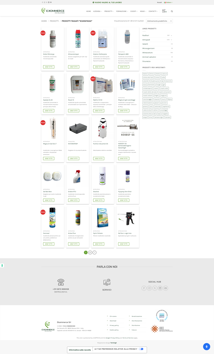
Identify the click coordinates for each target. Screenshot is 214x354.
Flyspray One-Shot (124, 192)
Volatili (145, 44)
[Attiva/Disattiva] (171, 35)
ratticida (157, 106)
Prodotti (108, 11)
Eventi (133, 11)
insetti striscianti (164, 92)
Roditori (145, 35)
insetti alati (164, 88)
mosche (156, 99)
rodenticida (147, 110)
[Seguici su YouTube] (50, 2)
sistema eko (147, 114)
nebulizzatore (147, 103)
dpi (163, 81)
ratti (151, 106)
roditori (155, 110)
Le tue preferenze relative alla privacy (116, 349)
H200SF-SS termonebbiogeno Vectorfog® (124, 146)
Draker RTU (72, 192)
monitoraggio (147, 99)
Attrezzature (147, 53)
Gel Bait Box (47, 192)
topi (159, 114)
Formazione (121, 11)
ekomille (169, 81)
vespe (145, 117)
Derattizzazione (137, 316)
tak (154, 114)
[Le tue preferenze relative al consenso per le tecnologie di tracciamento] (2, 265)
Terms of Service (128, 338)
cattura (164, 74)
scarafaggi (163, 110)
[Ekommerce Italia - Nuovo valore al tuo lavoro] (53, 10)
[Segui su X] (46, 2)
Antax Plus (72, 233)
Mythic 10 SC (97, 100)
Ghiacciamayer (73, 54)
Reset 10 (71, 100)
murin (164, 99)
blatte (158, 74)
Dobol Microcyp (48, 54)
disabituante (155, 81)
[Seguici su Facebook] (42, 2)
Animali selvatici (149, 57)
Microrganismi (148, 48)
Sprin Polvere (98, 233)
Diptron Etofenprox (100, 54)
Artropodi (146, 40)
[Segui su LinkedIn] (48, 2)
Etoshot (96, 192)
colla (163, 77)
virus (150, 117)
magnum (164, 95)
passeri (156, 103)
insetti (156, 88)
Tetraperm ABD (123, 54)
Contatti (152, 11)
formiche (151, 84)
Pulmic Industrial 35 (100, 144)
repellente (166, 106)
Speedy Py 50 (48, 100)
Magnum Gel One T (50, 144)
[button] (159, 2)
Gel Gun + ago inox (124, 233)
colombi (146, 81)
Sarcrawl (46, 233)
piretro (145, 106)
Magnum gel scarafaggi (126, 100)
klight (156, 95)
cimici (157, 77)
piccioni (164, 103)
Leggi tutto (48, 67)
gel (164, 84)
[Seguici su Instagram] (44, 2)
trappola (165, 114)
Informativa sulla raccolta (80, 350)
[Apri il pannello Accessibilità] (206, 346)
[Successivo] (94, 252)
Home (88, 11)
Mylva (170, 99)
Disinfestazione (137, 321)
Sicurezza (146, 61)
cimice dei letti (148, 77)
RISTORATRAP (73, 144)
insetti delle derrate (149, 92)
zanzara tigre (158, 117)
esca (144, 84)
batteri (145, 74)
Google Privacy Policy (112, 338)
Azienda (96, 11)
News (142, 11)
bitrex (152, 74)
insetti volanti (147, 95)
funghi (158, 84)
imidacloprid (147, 88)
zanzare (167, 117)
